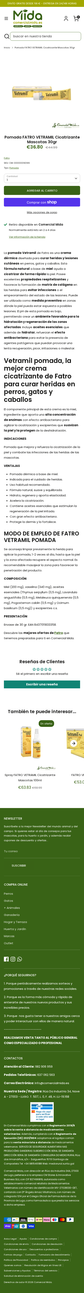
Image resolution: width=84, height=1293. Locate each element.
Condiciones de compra (43, 1238)
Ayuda (23, 1238)
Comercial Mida (43, 1282)
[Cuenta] (66, 17)
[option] (42, 90)
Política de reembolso (43, 1260)
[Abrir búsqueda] (6, 36)
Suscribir (19, 865)
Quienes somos (12, 1265)
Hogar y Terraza (15, 922)
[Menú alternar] (6, 18)
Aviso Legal (10, 1238)
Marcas (9, 936)
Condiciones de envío (16, 1244)
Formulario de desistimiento (54, 1254)
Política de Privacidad (16, 1260)
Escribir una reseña (42, 684)
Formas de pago (13, 1254)
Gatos (8, 901)
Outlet (8, 943)
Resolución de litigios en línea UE (43, 1265)
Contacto (30, 1254)
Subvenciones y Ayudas (17, 1270)
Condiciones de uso (15, 1249)
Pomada (14, 167)
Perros (8, 894)
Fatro (7, 158)
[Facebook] (6, 959)
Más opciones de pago (42, 212)
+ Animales (12, 908)
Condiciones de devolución (47, 1244)
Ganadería (12, 915)
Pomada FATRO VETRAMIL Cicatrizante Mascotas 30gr (45, 47)
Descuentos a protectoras (44, 1249)
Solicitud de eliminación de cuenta (23, 1275)
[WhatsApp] (19, 959)
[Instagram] (13, 959)
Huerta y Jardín (15, 929)
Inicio (7, 47)
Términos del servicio (45, 1270)
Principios (63, 1260)
